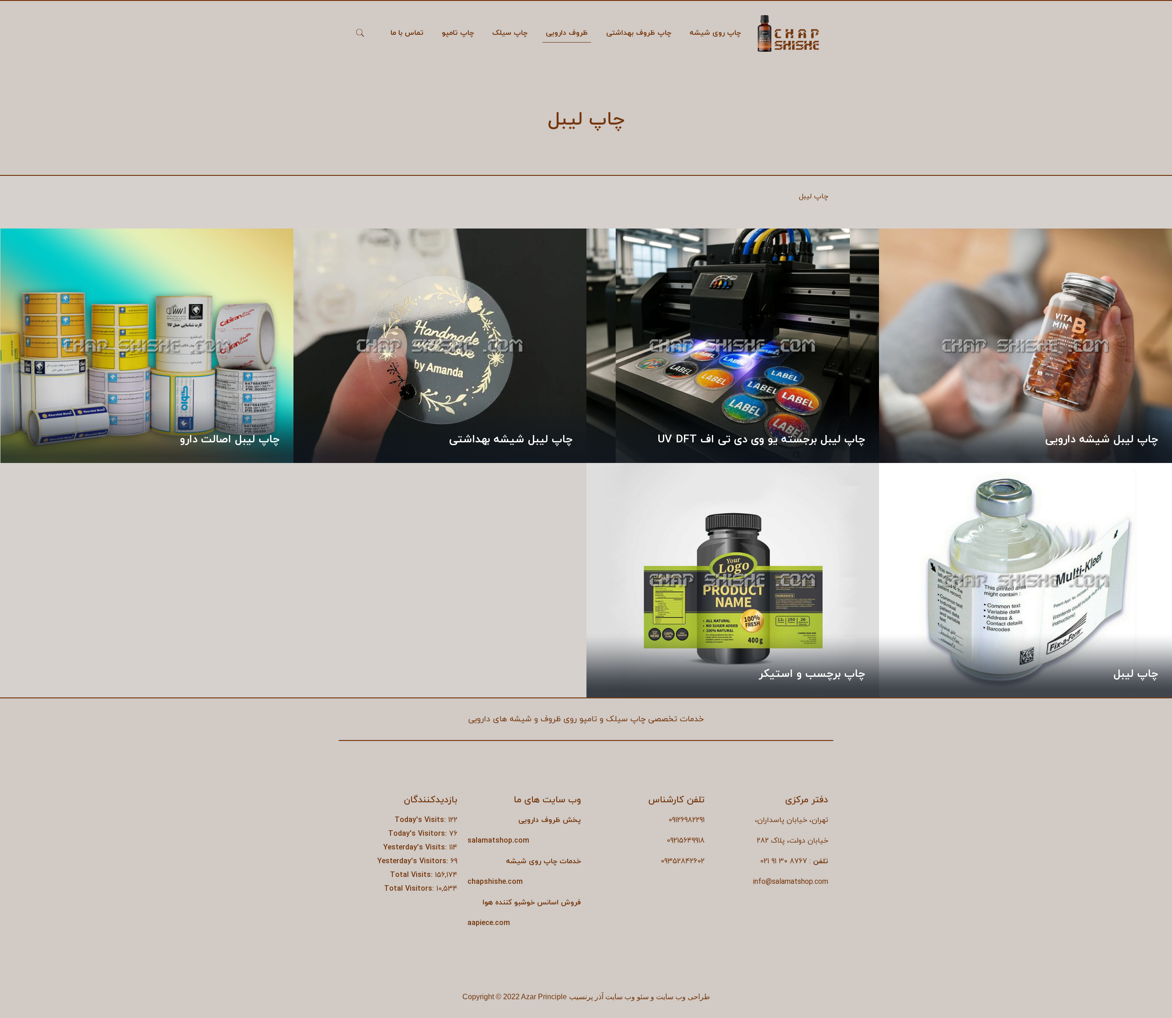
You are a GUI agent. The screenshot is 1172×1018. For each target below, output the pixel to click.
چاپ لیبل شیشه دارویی (1101, 439)
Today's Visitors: (418, 834)
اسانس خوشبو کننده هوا (521, 903)
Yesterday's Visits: (416, 848)
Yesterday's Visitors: (413, 861)
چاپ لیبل (1135, 674)
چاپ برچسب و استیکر (812, 674)
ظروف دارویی (539, 820)
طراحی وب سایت (683, 997)
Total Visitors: (410, 889)
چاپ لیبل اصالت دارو (230, 439)
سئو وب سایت (627, 997)
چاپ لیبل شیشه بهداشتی (511, 439)
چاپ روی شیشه (531, 861)
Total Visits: (412, 875)
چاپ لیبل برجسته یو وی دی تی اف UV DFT (761, 439)
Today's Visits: (421, 820)
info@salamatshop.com (790, 882)
